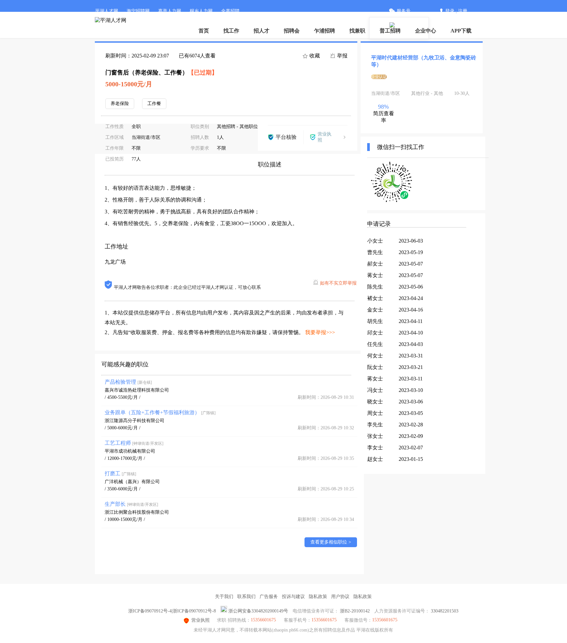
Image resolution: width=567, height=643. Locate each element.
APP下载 (461, 30)
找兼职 (357, 30)
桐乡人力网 (201, 11)
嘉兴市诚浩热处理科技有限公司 (137, 390)
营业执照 (200, 620)
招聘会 (292, 30)
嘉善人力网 (169, 11)
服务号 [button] (403, 11)
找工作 (231, 30)
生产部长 (131, 504)
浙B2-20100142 (355, 611)
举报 (341, 55)
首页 (204, 30)
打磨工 (120, 473)
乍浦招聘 (324, 30)
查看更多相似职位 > (330, 542)
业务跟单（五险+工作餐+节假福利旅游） (160, 412)
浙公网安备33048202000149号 (258, 611)
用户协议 (340, 596)
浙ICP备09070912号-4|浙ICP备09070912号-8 (172, 611)
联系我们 (246, 596)
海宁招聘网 (138, 11)
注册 (462, 11)
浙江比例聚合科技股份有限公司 (137, 512)
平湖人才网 (106, 11)
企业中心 (425, 30)
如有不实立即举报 (338, 283)
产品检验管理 (128, 382)
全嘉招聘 (230, 11)
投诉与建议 (293, 596)
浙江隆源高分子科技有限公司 (134, 420)
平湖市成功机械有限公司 (130, 451)
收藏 (314, 55)
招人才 (261, 30)
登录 (449, 11)
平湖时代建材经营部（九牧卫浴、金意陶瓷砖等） (423, 61)
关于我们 (224, 596)
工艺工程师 (134, 443)
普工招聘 (390, 30)
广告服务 (269, 596)
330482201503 (444, 611)
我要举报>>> (320, 332)
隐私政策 (318, 596)
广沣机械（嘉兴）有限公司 (132, 481)
